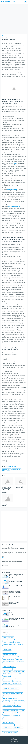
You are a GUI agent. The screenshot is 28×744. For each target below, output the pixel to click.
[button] (1, 2)
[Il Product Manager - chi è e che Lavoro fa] (20, 481)
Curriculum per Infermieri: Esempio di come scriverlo (17, 586)
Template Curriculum (7, 727)
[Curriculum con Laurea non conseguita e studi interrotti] (5, 582)
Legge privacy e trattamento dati (17, 700)
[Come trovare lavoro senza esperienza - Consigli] (7, 498)
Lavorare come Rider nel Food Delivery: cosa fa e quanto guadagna (16, 576)
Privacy (16, 741)
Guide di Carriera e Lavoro (8, 693)
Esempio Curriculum (17, 681)
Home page (4, 35)
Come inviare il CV (7, 649)
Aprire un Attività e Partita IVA (9, 639)
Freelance (5, 686)
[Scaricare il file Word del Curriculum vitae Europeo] (5, 593)
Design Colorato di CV (17, 673)
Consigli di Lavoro (6, 469)
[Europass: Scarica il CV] (5, 598)
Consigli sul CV (19, 659)
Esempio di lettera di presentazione (14, 603)
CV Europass (5, 557)
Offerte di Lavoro (6, 470)
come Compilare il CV (18, 727)
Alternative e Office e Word (8, 634)
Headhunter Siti (19, 693)
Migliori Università (16, 705)
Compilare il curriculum (7, 656)
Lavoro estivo (6, 700)
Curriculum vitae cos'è (7, 671)
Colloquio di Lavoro (17, 647)
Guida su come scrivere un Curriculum (10, 688)
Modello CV (5, 707)
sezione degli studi (12, 189)
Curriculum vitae (9, 2)
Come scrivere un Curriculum (9, 651)
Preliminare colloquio (7, 712)
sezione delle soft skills (14, 206)
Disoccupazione (6, 676)
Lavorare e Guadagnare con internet (10, 698)
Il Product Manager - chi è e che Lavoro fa (19, 487)
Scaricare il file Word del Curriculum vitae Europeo (15, 592)
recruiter (15, 163)
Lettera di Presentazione (8, 703)
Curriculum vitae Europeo (19, 669)
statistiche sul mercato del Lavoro (10, 732)
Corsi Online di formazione (8, 661)
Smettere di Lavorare (20, 720)
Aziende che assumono (12, 35)
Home (11, 741)
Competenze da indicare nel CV (9, 654)
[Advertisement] (14, 19)
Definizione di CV (6, 673)
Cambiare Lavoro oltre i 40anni (9, 644)
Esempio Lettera (6, 683)
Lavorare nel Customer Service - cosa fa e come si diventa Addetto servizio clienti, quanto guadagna (7, 489)
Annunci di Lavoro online (8, 637)
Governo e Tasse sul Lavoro (15, 686)
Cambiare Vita (20, 644)
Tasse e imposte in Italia (8, 725)
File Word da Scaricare (16, 683)
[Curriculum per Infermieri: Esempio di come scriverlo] (5, 587)
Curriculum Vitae (6, 664)
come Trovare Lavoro (16, 467)
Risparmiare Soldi (16, 715)
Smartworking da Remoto (8, 720)
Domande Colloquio (7, 681)
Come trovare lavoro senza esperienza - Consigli (7, 504)
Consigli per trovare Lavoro (16, 469)
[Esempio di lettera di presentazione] (5, 604)
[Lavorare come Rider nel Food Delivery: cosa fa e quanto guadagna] (5, 576)
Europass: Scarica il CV (14, 596)
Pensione (22, 710)
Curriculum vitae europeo (7, 559)
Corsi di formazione (20, 661)
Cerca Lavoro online (6, 467)
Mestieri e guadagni (7, 705)
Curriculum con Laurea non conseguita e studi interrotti (15, 581)
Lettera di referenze (19, 703)
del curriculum (20, 184)
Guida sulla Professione (8, 690)
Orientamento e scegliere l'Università (10, 710)
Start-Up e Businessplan (8, 722)
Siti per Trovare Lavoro (7, 717)
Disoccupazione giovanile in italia (9, 678)
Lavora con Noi (13, 695)
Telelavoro (17, 725)
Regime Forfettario (17, 712)
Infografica (5, 695)
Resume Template (6, 715)
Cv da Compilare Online (19, 671)
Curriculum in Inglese (7, 669)
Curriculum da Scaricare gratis (9, 666)
